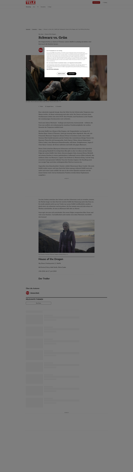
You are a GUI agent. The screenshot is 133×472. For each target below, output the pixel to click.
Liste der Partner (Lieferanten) (53, 69)
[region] (66, 62)
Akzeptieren (71, 73)
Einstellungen (61, 73)
